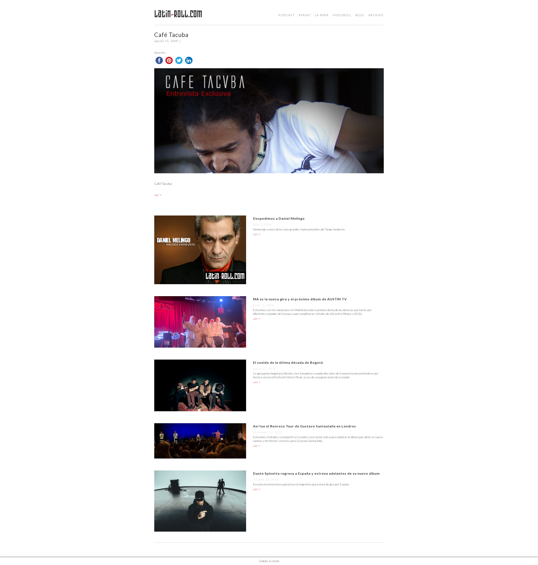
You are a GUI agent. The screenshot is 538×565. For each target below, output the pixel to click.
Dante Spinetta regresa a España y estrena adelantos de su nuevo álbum (316, 473)
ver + (158, 195)
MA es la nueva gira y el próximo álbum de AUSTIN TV (300, 299)
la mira (322, 15)
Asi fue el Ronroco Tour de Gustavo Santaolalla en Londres (304, 426)
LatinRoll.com (178, 14)
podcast (287, 15)
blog (360, 15)
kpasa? (305, 15)
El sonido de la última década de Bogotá (288, 362)
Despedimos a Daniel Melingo (279, 218)
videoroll (342, 15)
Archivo (376, 15)
